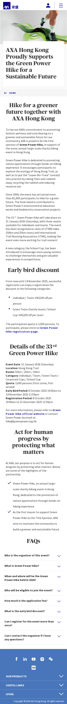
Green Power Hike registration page (32, 329)
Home (12, 93)
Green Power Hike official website (33, 412)
